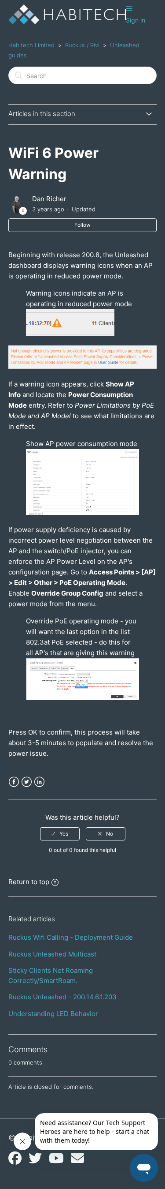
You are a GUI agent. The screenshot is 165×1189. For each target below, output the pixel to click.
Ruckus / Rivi (82, 45)
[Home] (67, 22)
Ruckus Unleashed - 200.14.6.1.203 (62, 997)
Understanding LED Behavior (53, 1013)
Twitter (26, 782)
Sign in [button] (135, 20)
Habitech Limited (31, 45)
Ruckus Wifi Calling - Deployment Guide (70, 937)
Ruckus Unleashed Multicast (52, 954)
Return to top (28, 882)
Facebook (13, 782)
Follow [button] (82, 224)
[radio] (60, 833)
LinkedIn (39, 782)
